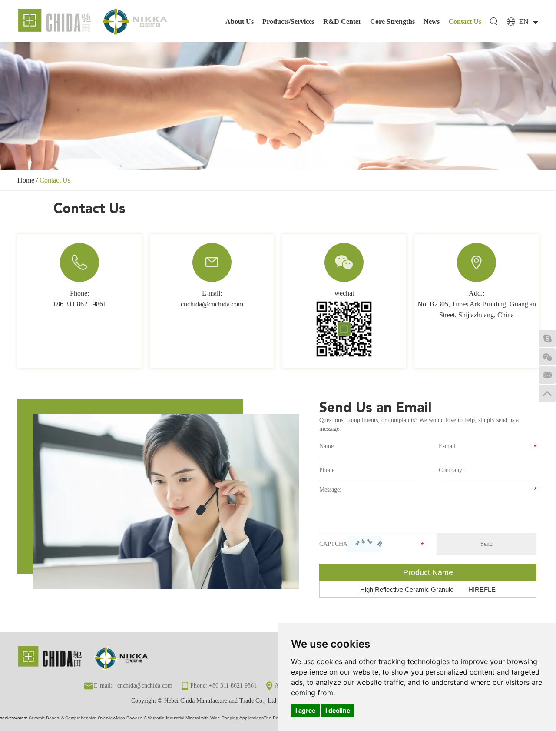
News (432, 21)
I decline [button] (337, 710)
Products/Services (288, 21)
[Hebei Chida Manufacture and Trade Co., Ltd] (93, 22)
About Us (239, 21)
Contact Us (464, 21)
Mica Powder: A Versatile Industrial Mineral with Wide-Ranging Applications (190, 717)
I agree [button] (305, 710)
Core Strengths (392, 21)
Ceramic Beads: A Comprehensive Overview (72, 717)
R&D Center (342, 21)
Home (25, 180)
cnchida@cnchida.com (212, 304)
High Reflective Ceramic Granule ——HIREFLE (428, 589)
